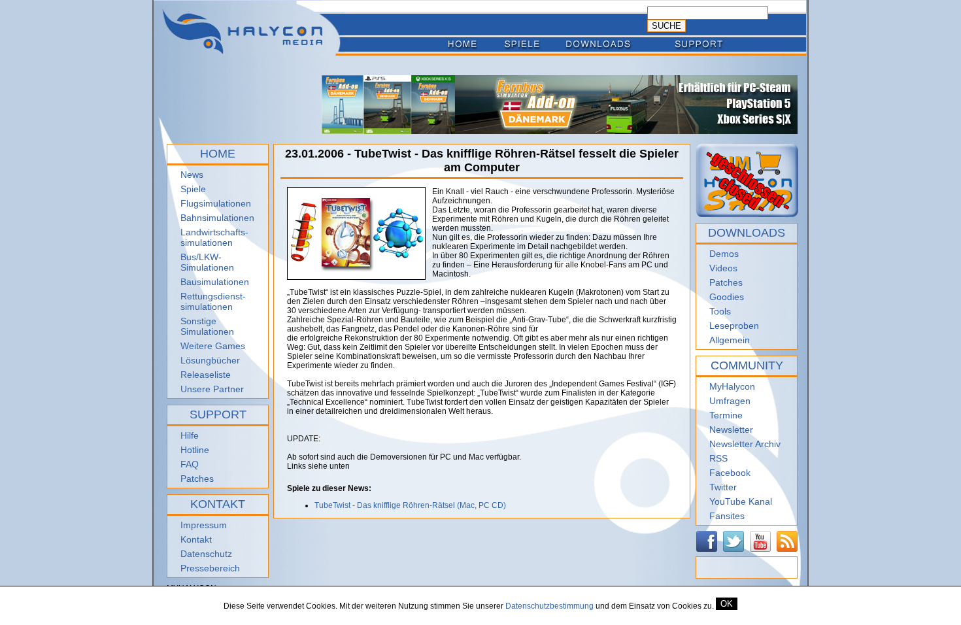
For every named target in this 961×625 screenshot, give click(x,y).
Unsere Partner (212, 389)
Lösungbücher (210, 360)
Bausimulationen (214, 282)
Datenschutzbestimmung (549, 606)
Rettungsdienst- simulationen (213, 301)
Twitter (723, 487)
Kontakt (196, 539)
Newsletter (731, 429)
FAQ (189, 464)
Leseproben (734, 325)
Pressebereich (210, 568)
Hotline (194, 450)
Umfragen (729, 401)
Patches (197, 478)
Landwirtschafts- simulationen (214, 237)
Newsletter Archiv (745, 444)
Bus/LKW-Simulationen (207, 262)
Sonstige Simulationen (207, 326)
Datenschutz (206, 554)
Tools (720, 311)
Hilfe (189, 435)
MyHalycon (732, 386)
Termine (726, 415)
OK (726, 604)
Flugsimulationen (215, 203)
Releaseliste (205, 374)
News (191, 174)
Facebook (729, 472)
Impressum (203, 525)
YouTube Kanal (740, 501)
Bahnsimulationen (217, 217)
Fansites (727, 516)
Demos (724, 253)
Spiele (193, 189)
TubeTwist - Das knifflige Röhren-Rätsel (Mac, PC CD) (410, 505)
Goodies (726, 297)
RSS (718, 458)
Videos (723, 268)
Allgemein (729, 340)
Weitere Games (212, 346)
